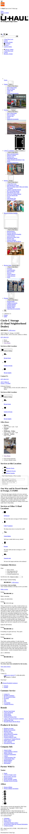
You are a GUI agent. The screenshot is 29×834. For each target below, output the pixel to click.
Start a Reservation (12, 113)
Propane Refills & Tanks (10, 737)
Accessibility (7, 702)
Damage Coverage (8, 735)
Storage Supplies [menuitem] (11, 200)
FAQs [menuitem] (8, 92)
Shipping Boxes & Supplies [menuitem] (14, 234)
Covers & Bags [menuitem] (11, 235)
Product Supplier (8, 778)
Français (6, 685)
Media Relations (8, 760)
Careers (6, 756)
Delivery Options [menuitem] (11, 155)
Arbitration (6, 818)
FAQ (5, 701)
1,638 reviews (11, 330)
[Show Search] (4, 34)
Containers (19, 150)
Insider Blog (9, 759)
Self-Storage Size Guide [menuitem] (13, 192)
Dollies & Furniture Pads (10, 717)
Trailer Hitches (7, 536)
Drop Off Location (9, 480)
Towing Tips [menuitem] (10, 116)
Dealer (5, 773)
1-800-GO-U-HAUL (9, 675)
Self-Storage (6, 515)
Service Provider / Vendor (10, 779)
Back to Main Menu (13, 86)
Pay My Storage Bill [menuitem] (12, 195)
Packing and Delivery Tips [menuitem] (15, 159)
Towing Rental (7, 715)
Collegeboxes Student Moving (12, 739)
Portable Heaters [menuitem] (11, 306)
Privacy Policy (7, 820)
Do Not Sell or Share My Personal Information (16, 824)
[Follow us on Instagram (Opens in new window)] (5, 794)
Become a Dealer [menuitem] (8, 42)
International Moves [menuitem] (12, 158)
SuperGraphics (7, 761)
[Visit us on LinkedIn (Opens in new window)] (5, 799)
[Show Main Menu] (2, 14)
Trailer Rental (7, 714)
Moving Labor (15, 265)
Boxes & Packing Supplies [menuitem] (10, 213)
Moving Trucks (7, 358)
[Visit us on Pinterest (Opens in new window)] (5, 797)
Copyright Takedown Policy (11, 822)
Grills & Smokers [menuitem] (11, 304)
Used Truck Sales (8, 732)
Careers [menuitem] (6, 40)
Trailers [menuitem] (6, 84)
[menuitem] (17, 113)
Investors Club (9, 757)
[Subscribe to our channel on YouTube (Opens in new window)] (5, 803)
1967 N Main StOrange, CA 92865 (5, 382)
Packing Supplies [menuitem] (11, 232)
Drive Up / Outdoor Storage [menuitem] (14, 194)
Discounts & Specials (9, 743)
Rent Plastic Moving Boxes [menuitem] (14, 241)
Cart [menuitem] (7, 45)
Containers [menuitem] (9, 150)
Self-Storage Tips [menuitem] (11, 198)
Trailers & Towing (8, 350)
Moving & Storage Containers (14, 718)
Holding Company (11, 751)
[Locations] (6, 34)
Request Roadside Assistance (10, 683)
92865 (5, 316)
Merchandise (7, 763)
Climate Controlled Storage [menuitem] (14, 189)
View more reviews (6, 666)
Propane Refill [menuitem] (10, 301)
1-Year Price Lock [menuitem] (8, 39)
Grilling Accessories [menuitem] (12, 303)
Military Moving (8, 753)
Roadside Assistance (9, 695)
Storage (11, 180)
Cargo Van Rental (8, 712)
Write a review (4, 589)
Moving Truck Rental (9, 711)
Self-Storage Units (8, 720)
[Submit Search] (17, 36)
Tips (5, 700)
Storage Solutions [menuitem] (11, 240)
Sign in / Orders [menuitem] (9, 49)
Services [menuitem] (9, 273)
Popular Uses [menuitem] (10, 157)
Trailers (10, 84)
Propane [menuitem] (6, 298)
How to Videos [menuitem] (11, 89)
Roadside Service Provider (10, 781)
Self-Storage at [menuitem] (13, 185)
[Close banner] (2, 1)
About (7, 750)
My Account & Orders (9, 697)
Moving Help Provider (10, 776)
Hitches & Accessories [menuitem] (13, 93)
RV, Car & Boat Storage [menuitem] (13, 191)
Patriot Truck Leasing (9, 740)
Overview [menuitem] (9, 268)
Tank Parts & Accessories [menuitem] (13, 308)
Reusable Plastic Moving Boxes (12, 721)
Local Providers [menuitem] (11, 270)
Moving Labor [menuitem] (8, 265)
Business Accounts (8, 728)
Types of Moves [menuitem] (11, 274)
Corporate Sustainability (10, 754)
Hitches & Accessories (9, 730)
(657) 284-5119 (5, 337)
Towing (6, 110)
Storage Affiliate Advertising (11, 788)
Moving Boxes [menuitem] (11, 231)
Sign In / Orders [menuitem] (8, 46)
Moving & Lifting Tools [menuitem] (13, 237)
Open (2, 11)
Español (6, 687)
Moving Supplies (7, 372)
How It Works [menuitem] (10, 271)
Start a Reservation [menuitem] (12, 87)
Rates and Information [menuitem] (12, 154)
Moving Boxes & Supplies (10, 734)
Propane (11, 298)
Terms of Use (7, 821)
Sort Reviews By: (5, 577)
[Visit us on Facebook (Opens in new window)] (5, 792)
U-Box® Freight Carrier (10, 774)
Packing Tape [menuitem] (10, 238)
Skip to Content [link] (5, 12)
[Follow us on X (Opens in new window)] (5, 801)
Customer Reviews (9, 704)
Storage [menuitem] (6, 180)
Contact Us (7, 694)
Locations (8, 825)
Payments (6, 698)
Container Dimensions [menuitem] (12, 162)
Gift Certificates (8, 741)
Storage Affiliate (8, 787)
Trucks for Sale (7, 558)
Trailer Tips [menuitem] (10, 90)
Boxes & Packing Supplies (11, 228)
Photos (7, 343)
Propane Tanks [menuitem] (11, 307)
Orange (6, 315)
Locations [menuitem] (7, 43)
